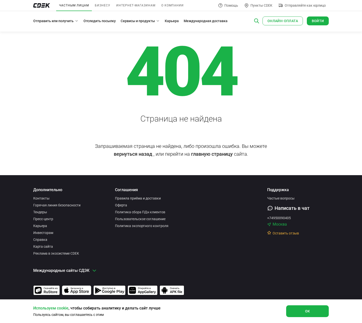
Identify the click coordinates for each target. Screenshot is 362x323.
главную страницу (212, 154)
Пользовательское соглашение (140, 219)
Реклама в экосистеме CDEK (56, 253)
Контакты (41, 198)
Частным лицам (74, 5)
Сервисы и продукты (138, 21)
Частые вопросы (281, 198)
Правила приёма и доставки (138, 198)
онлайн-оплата (282, 21)
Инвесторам (43, 233)
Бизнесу (102, 5)
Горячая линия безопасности (57, 205)
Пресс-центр (43, 219)
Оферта (121, 205)
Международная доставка (206, 21)
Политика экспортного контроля (141, 226)
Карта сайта (43, 246)
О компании (172, 5)
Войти (318, 21)
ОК (307, 311)
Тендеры (40, 212)
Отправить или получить (53, 21)
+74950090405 (279, 218)
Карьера (172, 21)
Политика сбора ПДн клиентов (140, 212)
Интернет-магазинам (135, 5)
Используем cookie (50, 308)
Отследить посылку (99, 21)
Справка (40, 240)
